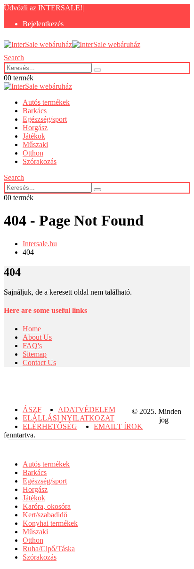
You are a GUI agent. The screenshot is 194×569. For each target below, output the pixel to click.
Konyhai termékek (50, 523)
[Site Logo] (72, 44)
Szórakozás (40, 161)
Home (32, 329)
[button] (14, 58)
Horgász (35, 128)
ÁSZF (32, 409)
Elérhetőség (50, 426)
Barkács (35, 111)
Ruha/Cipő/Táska (49, 549)
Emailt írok (118, 426)
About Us (37, 337)
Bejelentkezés (43, 24)
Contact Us (39, 362)
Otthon (33, 153)
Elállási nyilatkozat (68, 418)
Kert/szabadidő (45, 515)
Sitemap (35, 354)
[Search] (97, 70)
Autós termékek (46, 102)
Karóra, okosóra (47, 506)
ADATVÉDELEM (86, 409)
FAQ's (32, 346)
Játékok (34, 136)
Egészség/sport (45, 119)
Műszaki (35, 144)
